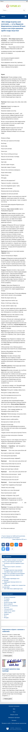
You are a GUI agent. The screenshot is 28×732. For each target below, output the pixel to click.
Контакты (14, 720)
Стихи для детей (8, 609)
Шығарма (6, 614)
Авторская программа (14, 706)
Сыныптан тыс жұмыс (9, 610)
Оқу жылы (6, 607)
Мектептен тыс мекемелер (11, 605)
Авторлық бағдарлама (9, 597)
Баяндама (6, 600)
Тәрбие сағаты (6, 35)
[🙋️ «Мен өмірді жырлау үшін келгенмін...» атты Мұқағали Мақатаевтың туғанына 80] (7, 549)
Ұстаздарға (7, 599)
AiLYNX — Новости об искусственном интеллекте (15, 728)
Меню (2, 1)
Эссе (5, 615)
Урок (14, 709)
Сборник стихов (14, 714)
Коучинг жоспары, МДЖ (10, 602)
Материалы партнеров (14, 717)
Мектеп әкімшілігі (8, 604)
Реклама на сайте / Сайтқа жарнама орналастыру (14, 723)
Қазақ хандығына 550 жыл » (19, 539)
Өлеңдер (6, 617)
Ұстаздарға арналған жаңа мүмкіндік (13, 570)
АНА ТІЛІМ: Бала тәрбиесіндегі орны (13, 588)
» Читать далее (7, 655)
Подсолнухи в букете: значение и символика (13, 630)
